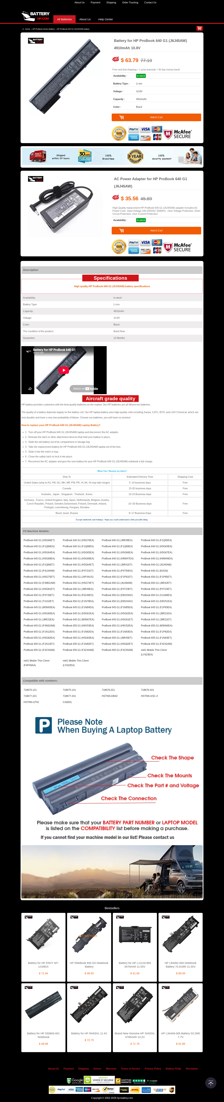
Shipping (111, 2)
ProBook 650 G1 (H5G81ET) (39, 589)
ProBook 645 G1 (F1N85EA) (117, 607)
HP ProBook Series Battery (43, 29)
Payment (95, 2)
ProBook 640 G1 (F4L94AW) (39, 570)
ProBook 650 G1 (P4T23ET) (117, 589)
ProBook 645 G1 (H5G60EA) (39, 613)
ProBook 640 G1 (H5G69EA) (78, 558)
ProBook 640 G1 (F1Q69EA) (117, 546)
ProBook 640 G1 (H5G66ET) (39, 540)
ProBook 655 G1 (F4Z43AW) (39, 650)
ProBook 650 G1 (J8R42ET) (156, 583)
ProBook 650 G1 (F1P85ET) (156, 577)
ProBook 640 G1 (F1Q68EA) (78, 546)
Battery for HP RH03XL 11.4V (89, 1033)
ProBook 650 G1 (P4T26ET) (39, 595)
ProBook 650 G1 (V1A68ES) (156, 595)
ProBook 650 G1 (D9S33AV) (117, 595)
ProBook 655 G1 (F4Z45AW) (117, 650)
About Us (80, 2)
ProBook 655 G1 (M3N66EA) (156, 625)
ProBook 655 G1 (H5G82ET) (117, 644)
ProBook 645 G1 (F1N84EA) (78, 607)
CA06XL (67, 702)
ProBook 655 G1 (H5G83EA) (78, 638)
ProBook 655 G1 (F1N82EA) (78, 631)
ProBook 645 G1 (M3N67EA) (78, 619)
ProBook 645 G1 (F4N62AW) (39, 625)
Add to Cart (156, 117)
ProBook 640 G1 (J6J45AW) (156, 564)
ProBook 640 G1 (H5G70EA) (78, 540)
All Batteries (64, 19)
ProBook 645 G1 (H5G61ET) (117, 619)
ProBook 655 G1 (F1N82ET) (78, 644)
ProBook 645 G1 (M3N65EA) (39, 607)
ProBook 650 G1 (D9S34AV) (117, 601)
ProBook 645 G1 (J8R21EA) (156, 613)
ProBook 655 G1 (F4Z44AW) (78, 650)
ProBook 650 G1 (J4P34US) (78, 577)
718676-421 (147, 690)
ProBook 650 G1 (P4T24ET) (156, 589)
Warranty (111, 1068)
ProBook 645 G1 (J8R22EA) (39, 619)
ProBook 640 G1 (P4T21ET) (78, 570)
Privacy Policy (153, 1068)
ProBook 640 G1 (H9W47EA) (117, 558)
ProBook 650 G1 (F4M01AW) (39, 583)
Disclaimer (192, 1068)
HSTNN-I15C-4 (149, 696)
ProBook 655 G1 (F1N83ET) (156, 638)
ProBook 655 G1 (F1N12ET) (39, 644)
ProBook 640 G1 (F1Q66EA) (39, 546)
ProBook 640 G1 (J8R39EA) (117, 540)
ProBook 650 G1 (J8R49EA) (78, 589)
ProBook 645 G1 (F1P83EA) (156, 607)
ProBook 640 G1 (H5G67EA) (156, 552)
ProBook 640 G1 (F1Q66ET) (39, 564)
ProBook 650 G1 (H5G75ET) (39, 577)
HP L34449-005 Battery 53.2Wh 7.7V (180, 1035)
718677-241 (69, 696)
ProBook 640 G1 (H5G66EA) (117, 552)
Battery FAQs (173, 1068)
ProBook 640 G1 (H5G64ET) (78, 564)
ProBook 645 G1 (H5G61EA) (78, 613)
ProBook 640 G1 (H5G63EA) (156, 546)
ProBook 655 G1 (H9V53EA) (78, 625)
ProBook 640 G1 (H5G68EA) (39, 558)
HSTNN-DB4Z (110, 696)
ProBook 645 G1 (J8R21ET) (156, 619)
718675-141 (69, 690)
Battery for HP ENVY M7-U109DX (43, 964)
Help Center (105, 19)
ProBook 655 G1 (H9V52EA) (117, 625)
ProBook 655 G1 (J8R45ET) (117, 638)
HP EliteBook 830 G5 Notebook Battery (89, 964)
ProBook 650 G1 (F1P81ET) (117, 577)
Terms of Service (130, 1068)
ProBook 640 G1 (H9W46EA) (157, 558)
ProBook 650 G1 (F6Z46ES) (78, 595)
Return (97, 1068)
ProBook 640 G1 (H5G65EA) (78, 552)
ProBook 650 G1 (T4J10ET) (39, 601)
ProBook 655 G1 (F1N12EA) (39, 631)
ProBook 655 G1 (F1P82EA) (156, 631)
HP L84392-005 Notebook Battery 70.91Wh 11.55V (180, 964)
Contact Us (150, 2)
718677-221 (30, 696)
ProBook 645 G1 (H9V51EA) (156, 601)
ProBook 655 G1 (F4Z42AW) (156, 644)
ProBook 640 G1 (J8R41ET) (117, 564)
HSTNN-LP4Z (31, 702)
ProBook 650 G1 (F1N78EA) (78, 601)
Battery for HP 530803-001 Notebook (43, 1035)
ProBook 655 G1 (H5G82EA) (39, 638)
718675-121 (30, 690)
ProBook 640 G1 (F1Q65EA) (156, 540)
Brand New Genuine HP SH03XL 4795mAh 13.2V (135, 1035)
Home (27, 29)
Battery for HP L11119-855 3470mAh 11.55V (135, 964)
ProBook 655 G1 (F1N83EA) (117, 631)
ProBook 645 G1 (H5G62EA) (117, 613)
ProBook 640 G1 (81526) (154, 570)
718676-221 (108, 690)
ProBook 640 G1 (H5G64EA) (39, 552)
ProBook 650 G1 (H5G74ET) (78, 583)
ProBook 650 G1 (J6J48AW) (117, 583)
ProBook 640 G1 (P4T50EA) (117, 570)
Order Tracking (130, 2)
